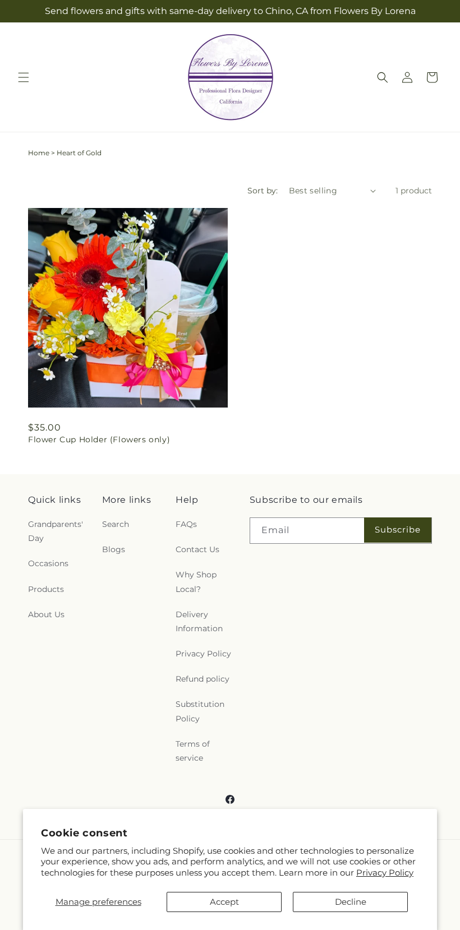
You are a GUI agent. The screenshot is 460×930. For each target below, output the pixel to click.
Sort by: (262, 191)
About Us (46, 614)
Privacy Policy (384, 872)
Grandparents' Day (55, 531)
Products (46, 589)
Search (115, 524)
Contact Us (197, 549)
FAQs (186, 524)
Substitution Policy (200, 711)
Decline (350, 901)
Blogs (113, 549)
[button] (23, 77)
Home (38, 153)
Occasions (48, 563)
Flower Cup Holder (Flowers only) (99, 439)
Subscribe (398, 529)
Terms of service (193, 751)
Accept (224, 901)
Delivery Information (199, 621)
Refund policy (202, 679)
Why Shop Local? (196, 582)
